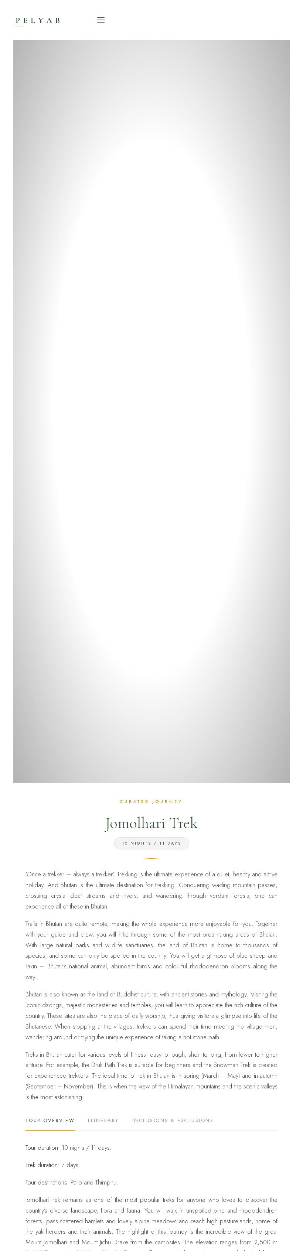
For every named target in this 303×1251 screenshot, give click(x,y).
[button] (101, 20)
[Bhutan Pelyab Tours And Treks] (59, 20)
